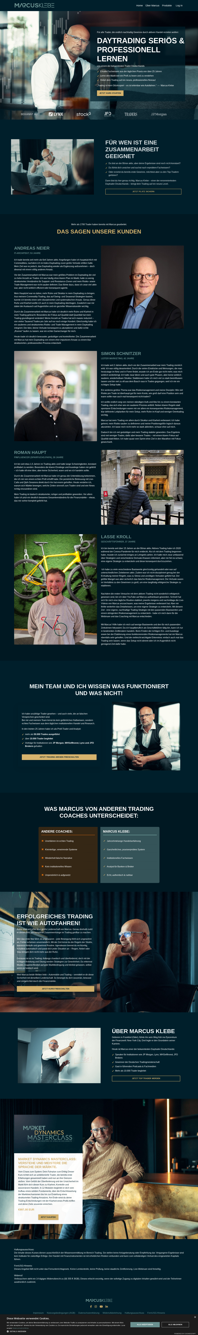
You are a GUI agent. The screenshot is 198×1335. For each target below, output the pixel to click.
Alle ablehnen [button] (175, 1324)
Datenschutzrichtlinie (21, 1328)
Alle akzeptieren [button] (145, 1324)
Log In (179, 5)
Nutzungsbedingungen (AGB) (61, 1313)
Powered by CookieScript (185, 1333)
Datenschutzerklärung (88, 1313)
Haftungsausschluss (134, 1313)
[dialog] (99, 1324)
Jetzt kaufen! (48, 1217)
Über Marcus (152, 5)
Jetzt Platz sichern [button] (142, 191)
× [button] (195, 1317)
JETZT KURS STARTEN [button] (110, 93)
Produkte (167, 5)
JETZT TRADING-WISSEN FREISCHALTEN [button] (59, 757)
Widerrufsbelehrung (112, 1313)
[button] (48, 1217)
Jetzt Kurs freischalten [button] (55, 988)
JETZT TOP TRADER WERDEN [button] (146, 1078)
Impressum (38, 1313)
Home (139, 5)
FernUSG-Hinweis (156, 1313)
